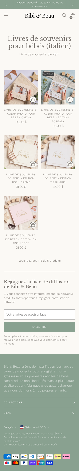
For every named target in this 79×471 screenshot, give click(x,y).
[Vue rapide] (33, 99)
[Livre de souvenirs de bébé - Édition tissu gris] (58, 152)
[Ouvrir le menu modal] (6, 15)
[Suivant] (72, 4)
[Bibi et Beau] (39, 15)
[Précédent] (6, 4)
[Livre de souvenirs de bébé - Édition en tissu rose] (21, 213)
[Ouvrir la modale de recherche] (64, 15)
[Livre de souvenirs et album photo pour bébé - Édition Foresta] (58, 87)
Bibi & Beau (32, 433)
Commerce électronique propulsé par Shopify (30, 444)
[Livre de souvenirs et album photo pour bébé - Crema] (21, 87)
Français (8, 427)
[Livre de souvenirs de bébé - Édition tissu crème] (21, 152)
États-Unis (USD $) (35, 427)
